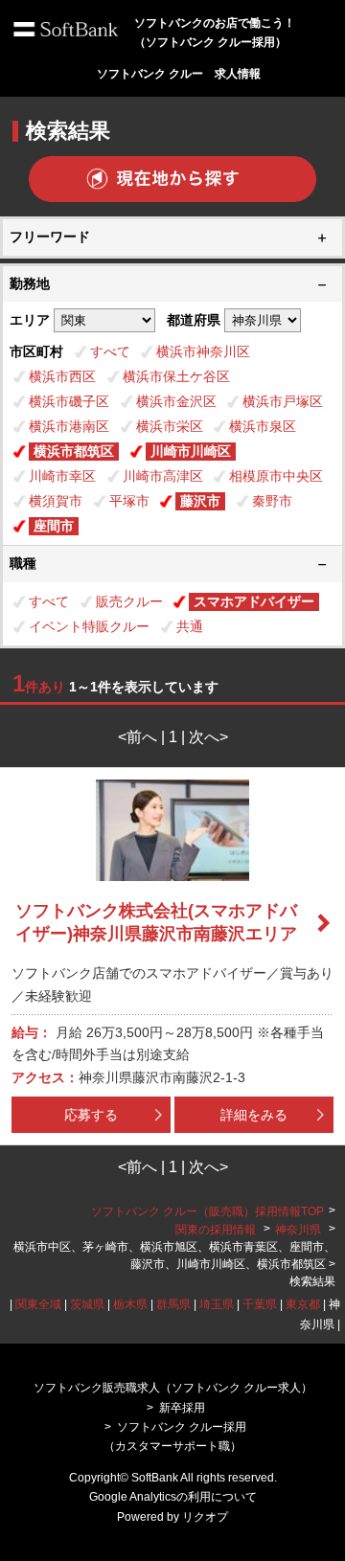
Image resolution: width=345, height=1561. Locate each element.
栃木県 (130, 1304)
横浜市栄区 (169, 426)
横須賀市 (55, 501)
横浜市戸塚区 (282, 401)
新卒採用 (182, 1407)
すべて (110, 351)
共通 (189, 626)
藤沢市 (200, 501)
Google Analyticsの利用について (173, 1497)
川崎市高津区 (163, 476)
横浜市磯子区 (69, 401)
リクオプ (205, 1517)
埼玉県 (216, 1304)
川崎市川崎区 (190, 451)
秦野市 (272, 501)
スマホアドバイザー (254, 601)
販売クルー (129, 601)
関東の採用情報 (217, 1229)
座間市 (54, 525)
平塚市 (129, 501)
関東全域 (38, 1304)
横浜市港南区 (69, 426)
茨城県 (87, 1304)
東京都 (303, 1304)
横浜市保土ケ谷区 (176, 376)
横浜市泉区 (262, 426)
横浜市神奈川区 (203, 351)
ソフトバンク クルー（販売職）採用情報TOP (207, 1211)
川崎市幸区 (62, 476)
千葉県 (259, 1304)
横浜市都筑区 (74, 451)
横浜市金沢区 (176, 401)
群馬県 (173, 1304)
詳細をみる (254, 1114)
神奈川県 (298, 1229)
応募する (91, 1114)
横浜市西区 (62, 376)
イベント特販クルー (89, 626)
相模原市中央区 (276, 476)
